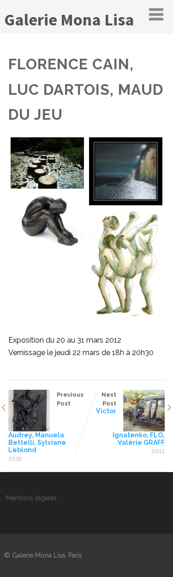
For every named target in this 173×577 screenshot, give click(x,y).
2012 (15, 458)
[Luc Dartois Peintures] (125, 171)
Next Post (130, 418)
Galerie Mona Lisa (69, 19)
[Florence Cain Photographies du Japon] (47, 163)
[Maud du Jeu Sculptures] (47, 220)
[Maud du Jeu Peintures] (125, 265)
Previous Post (46, 422)
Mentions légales (31, 498)
